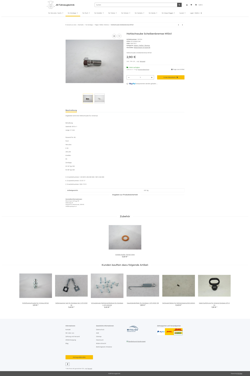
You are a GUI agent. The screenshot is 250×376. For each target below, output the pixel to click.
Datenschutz (100, 329)
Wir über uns (70, 333)
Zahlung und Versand (73, 336)
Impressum (100, 340)
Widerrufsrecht (101, 343)
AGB (97, 333)
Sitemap (98, 336)
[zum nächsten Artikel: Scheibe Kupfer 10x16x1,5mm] (182, 25)
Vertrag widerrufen (79, 357)
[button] (187, 4)
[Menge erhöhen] (152, 77)
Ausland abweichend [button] (143, 69)
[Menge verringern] (129, 77)
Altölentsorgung (71, 340)
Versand (142, 61)
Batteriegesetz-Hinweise (104, 347)
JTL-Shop (240, 373)
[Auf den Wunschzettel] (119, 36)
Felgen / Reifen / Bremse (142, 45)
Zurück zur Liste (71, 25)
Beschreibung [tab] (71, 110)
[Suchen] (179, 5)
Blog (67, 343)
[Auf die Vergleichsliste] (114, 36)
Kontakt (68, 329)
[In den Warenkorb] (67, 31)
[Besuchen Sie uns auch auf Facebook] (68, 364)
